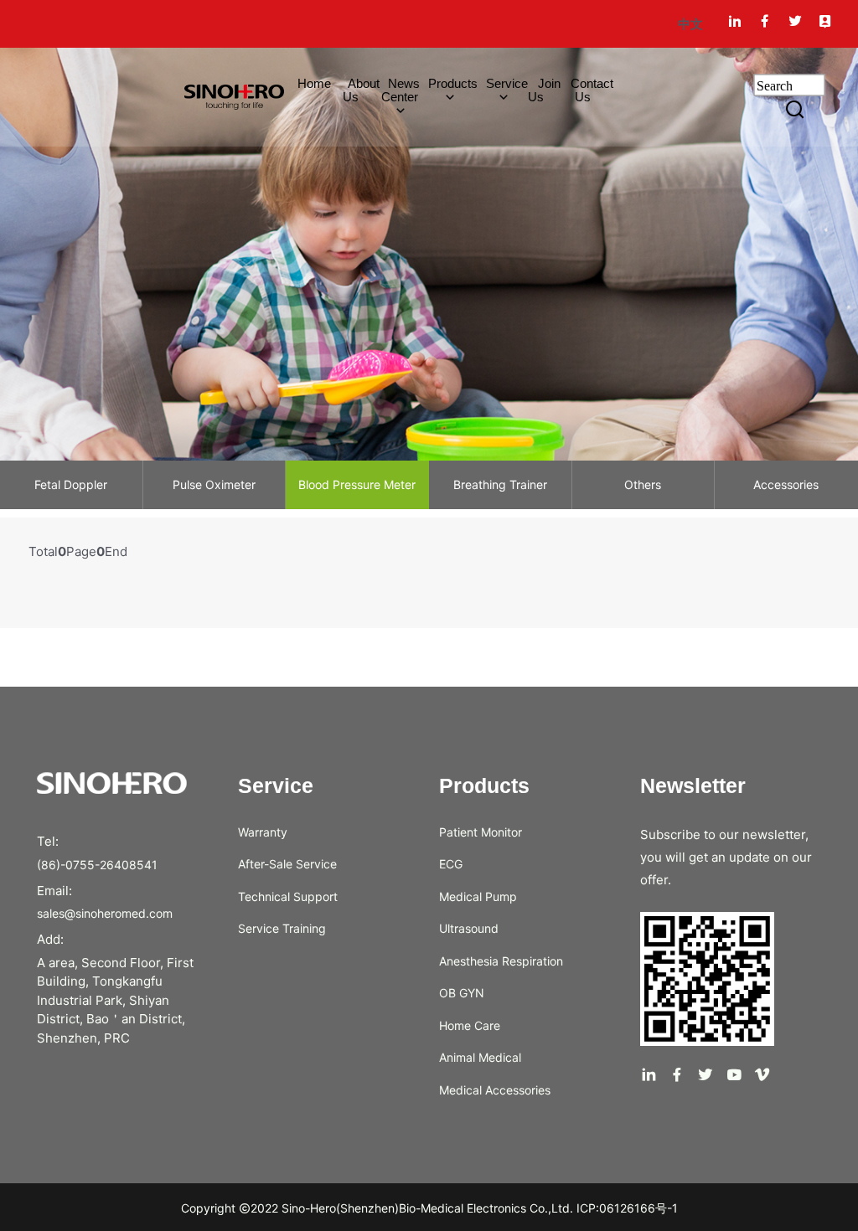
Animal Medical (480, 1057)
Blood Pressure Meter (357, 484)
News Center (400, 90)
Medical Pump (478, 896)
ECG (451, 864)
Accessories (786, 484)
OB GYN (461, 993)
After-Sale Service (287, 864)
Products (453, 83)
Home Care (469, 1025)
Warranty (262, 832)
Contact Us (592, 90)
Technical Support (288, 896)
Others (642, 484)
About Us (361, 90)
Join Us (544, 90)
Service (507, 83)
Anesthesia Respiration (501, 961)
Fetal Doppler (70, 484)
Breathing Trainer (500, 484)
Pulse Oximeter (214, 484)
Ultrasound (469, 928)
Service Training (282, 928)
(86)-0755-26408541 (97, 865)
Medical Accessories (494, 1090)
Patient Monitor (480, 832)
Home (307, 83)
